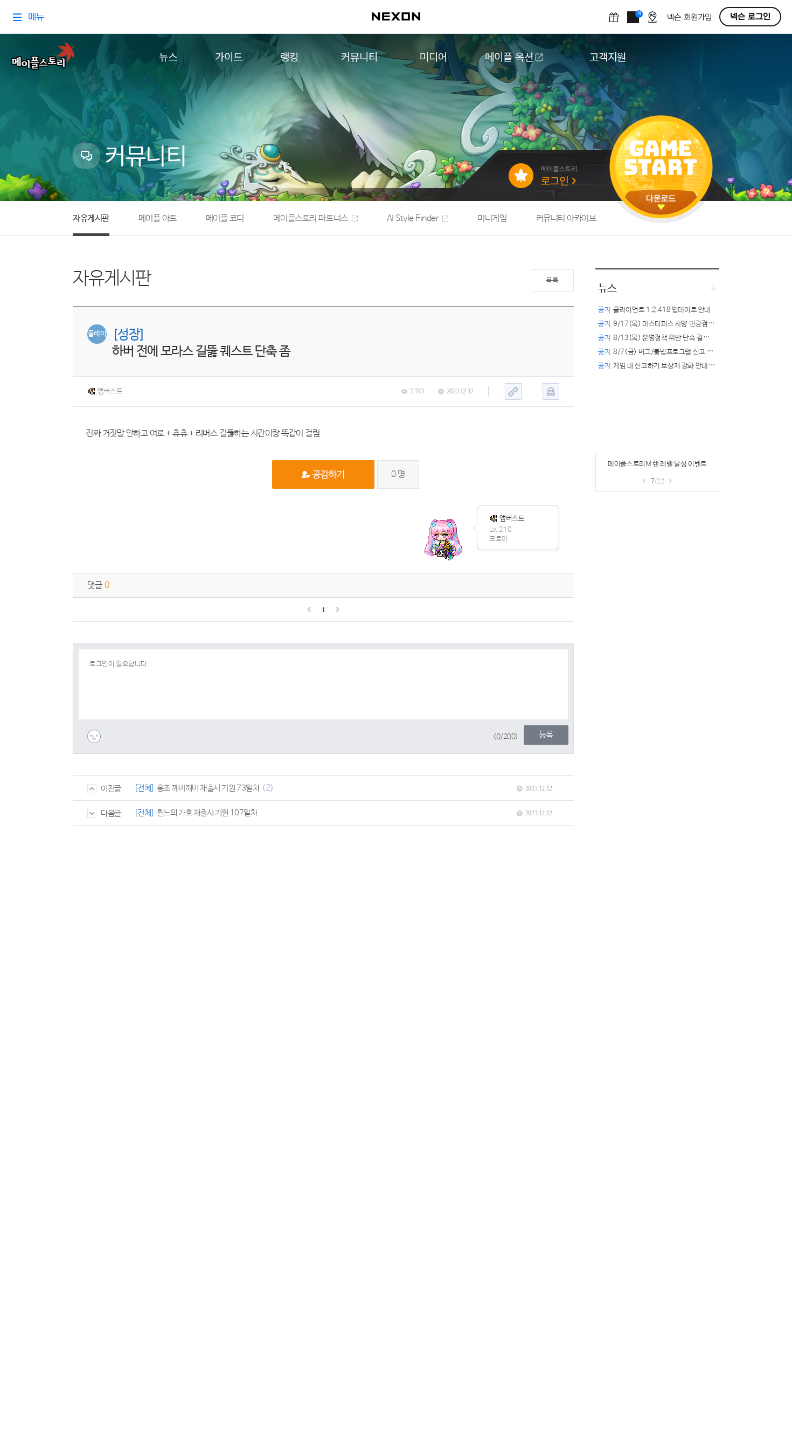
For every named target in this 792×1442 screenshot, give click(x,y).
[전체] (144, 788)
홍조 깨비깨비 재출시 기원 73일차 (208, 788)
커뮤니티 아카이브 (566, 218)
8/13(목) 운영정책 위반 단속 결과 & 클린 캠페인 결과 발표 (688, 338)
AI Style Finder (413, 218)
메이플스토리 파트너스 (310, 218)
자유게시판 (91, 218)
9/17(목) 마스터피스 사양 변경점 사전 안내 (666, 324)
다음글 (111, 813)
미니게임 (491, 218)
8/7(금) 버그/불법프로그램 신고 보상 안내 (665, 352)
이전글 (111, 788)
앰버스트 (110, 391)
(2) (268, 788)
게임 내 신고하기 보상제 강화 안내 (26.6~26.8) (673, 366)
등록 (546, 735)
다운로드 (661, 202)
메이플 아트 (157, 218)
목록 (552, 280)
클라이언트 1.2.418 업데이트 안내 (654, 310)
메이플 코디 (225, 218)
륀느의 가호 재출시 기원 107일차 (207, 812)
